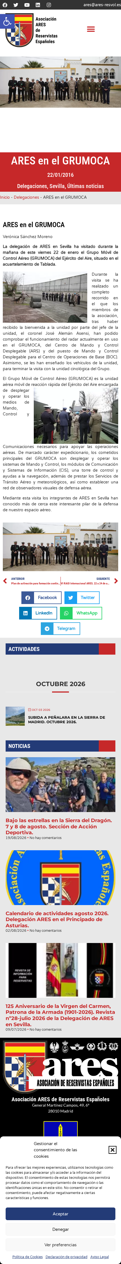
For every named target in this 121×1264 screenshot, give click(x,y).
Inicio (5, 197)
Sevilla (57, 186)
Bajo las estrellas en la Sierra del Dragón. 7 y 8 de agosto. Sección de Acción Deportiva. (59, 826)
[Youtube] (27, 5)
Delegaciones (32, 186)
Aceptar (60, 1213)
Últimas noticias (85, 186)
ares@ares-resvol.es (102, 5)
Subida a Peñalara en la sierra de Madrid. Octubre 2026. (66, 719)
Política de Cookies (27, 1257)
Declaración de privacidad (67, 1257)
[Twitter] (16, 5)
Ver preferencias (60, 1244)
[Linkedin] (37, 5)
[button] (7, 21)
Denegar (60, 1229)
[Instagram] (48, 5)
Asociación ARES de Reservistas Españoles (60, 1099)
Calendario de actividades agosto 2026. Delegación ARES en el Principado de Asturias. (57, 919)
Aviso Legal (99, 1257)
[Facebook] (5, 5)
